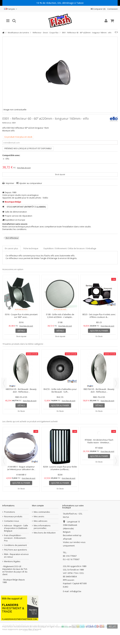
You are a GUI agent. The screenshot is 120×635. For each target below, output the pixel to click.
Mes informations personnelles (42, 527)
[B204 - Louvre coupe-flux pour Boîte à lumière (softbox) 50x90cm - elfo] (60, 446)
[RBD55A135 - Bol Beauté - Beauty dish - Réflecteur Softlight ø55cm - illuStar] (21, 369)
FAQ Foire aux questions (15, 549)
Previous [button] (4, 383)
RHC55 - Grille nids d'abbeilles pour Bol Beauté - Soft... (60, 390)
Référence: (7, 123)
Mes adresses (40, 521)
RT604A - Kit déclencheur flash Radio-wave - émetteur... (99, 468)
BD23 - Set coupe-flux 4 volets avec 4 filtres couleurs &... (98, 315)
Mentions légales (12, 561)
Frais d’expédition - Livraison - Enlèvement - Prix (15, 538)
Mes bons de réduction (45, 532)
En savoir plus (11, 248)
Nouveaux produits (13, 516)
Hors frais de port (24, 168)
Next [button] (116, 383)
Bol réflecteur (12, 238)
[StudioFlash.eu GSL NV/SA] (60, 21)
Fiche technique (30, 248)
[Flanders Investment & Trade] (19, 607)
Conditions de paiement (15, 545)
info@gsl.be (75, 591)
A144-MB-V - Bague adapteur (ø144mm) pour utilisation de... (21, 468)
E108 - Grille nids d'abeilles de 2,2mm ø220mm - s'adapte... (60, 315)
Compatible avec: (11, 155)
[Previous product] (115, 32)
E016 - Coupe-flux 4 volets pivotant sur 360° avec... (21, 315)
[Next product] (117, 32)
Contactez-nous (11, 521)
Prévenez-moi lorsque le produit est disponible (28, 148)
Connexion (112, 8)
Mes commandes (42, 512)
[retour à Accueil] (3, 33)
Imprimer (9, 183)
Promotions (9, 512)
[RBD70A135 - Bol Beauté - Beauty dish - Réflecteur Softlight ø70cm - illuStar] (99, 369)
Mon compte (38, 505)
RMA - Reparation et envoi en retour (16, 555)
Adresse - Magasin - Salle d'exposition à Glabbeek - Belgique (16, 528)
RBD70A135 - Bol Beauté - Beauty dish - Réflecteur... (99, 390)
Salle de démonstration (16, 211)
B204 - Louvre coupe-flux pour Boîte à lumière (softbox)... (60, 468)
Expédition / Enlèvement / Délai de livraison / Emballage (70, 248)
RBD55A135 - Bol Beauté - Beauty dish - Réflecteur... (21, 390)
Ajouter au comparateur (30, 183)
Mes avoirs (39, 516)
